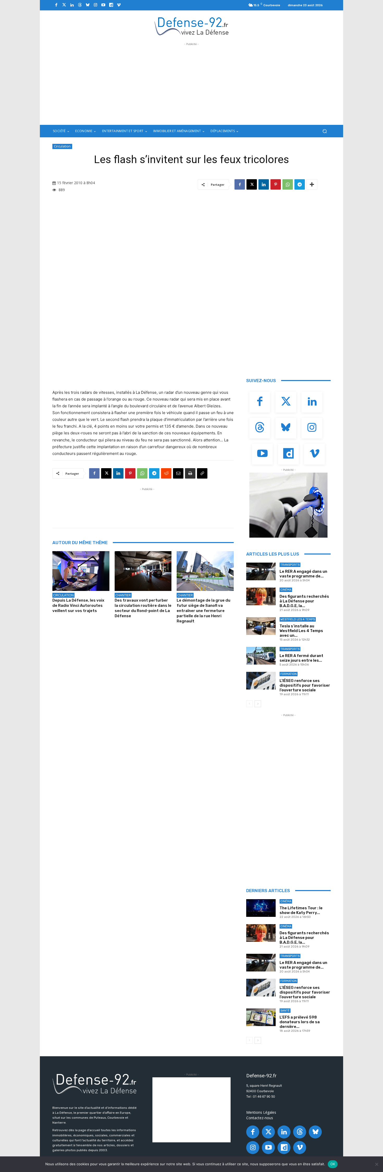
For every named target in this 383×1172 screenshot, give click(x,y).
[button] (324, 131)
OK (332, 1164)
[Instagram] (95, 5)
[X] (251, 184)
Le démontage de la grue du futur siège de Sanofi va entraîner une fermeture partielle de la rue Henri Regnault (203, 610)
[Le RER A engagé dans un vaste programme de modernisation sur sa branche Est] (261, 571)
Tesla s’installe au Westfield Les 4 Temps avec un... (301, 631)
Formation (288, 674)
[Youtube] (103, 5)
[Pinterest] (275, 184)
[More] (311, 184)
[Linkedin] (72, 5)
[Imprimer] (190, 473)
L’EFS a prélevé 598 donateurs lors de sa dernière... (300, 1022)
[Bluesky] (87, 5)
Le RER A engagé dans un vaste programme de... (303, 573)
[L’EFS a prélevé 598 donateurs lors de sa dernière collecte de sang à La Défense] (261, 1017)
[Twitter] (64, 5)
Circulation (62, 146)
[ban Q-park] (288, 505)
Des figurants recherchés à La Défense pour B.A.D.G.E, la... (304, 601)
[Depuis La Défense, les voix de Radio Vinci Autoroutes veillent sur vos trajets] (80, 571)
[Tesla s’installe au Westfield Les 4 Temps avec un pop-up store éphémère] (261, 626)
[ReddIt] (166, 473)
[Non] (376, 1164)
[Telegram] (299, 184)
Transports (290, 564)
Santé (285, 1010)
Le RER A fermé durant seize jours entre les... (301, 658)
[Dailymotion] (111, 5)
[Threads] (80, 5)
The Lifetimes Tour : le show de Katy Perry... (301, 910)
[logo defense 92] (191, 26)
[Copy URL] (202, 473)
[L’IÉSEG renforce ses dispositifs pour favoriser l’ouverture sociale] (261, 681)
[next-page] (258, 703)
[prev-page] (249, 703)
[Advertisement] (191, 83)
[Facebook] (56, 5)
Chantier (123, 595)
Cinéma (285, 589)
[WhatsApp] (287, 184)
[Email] (178, 473)
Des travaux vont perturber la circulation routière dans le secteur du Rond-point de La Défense (143, 608)
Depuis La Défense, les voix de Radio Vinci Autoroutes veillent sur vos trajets (78, 605)
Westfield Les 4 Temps (297, 619)
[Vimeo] (119, 5)
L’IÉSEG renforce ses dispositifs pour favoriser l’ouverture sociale (305, 685)
